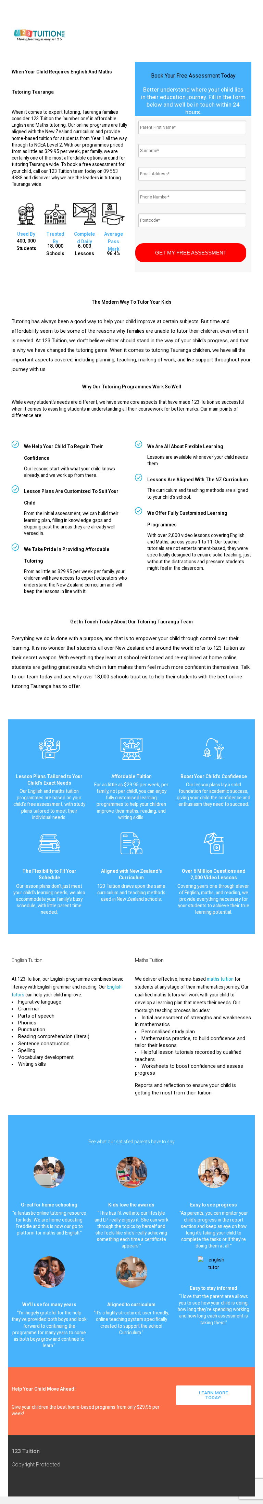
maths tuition (220, 979)
